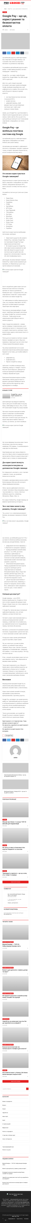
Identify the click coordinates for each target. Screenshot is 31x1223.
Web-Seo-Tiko (15, 1216)
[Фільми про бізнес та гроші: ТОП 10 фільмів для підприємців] (15, 809)
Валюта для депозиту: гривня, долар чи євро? (15, 970)
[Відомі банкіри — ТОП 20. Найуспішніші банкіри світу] (15, 932)
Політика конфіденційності (9, 1218)
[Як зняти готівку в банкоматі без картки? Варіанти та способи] (15, 835)
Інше (3, 1120)
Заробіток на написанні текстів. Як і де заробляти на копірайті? (14, 1022)
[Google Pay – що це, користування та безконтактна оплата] (6, 396)
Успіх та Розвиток (7, 1139)
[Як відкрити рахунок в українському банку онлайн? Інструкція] (15, 983)
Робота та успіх (6, 1149)
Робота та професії (7, 1131)
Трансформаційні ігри (8, 1146)
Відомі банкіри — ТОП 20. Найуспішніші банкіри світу (11, 945)
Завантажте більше (15, 1081)
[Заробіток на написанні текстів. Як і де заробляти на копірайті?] (15, 1009)
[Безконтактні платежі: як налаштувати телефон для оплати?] (15, 1034)
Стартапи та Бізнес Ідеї (8, 1135)
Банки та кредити (8, 942)
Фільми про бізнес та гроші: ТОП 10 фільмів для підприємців (14, 822)
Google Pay (9, 735)
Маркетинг (5, 1127)
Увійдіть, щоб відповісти (13, 902)
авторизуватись (8, 914)
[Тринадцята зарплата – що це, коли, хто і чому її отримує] (15, 861)
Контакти (26, 1218)
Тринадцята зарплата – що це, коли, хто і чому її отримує (14, 874)
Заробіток (6, 1019)
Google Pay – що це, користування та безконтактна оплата (17, 395)
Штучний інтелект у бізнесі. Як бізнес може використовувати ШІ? (15, 1073)
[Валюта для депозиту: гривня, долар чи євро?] (15, 957)
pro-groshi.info (25, 1202)
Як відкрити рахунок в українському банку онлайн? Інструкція (14, 996)
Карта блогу (20, 1218)
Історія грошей (6, 1124)
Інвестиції (5, 1116)
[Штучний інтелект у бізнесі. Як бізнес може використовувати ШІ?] (15, 1060)
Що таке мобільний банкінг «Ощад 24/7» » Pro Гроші (16, 895)
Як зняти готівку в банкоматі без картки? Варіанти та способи (13, 848)
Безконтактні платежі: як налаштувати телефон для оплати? (14, 1047)
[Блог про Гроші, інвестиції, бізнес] (14, 3)
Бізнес (5, 1070)
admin (15, 757)
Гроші (5, 8)
